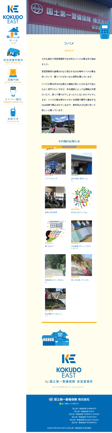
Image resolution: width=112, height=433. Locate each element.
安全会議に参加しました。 (80, 179)
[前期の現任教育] (56, 188)
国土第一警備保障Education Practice (84, 419)
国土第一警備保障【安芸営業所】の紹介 (13, 55)
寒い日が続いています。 (80, 280)
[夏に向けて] (56, 221)
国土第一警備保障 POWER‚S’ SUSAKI (84, 414)
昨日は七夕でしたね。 (80, 212)
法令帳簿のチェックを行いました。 (80, 247)
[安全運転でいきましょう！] (56, 289)
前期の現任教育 (51, 212)
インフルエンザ (51, 178)
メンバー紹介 (13, 94)
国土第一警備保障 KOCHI (84, 411)
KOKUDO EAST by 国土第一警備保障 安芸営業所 (72, 428)
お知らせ (13, 114)
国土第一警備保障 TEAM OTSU (84, 417)
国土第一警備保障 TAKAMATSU (84, 422)
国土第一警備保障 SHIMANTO (84, 408)
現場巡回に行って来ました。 (54, 281)
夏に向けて (49, 246)
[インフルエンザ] (56, 154)
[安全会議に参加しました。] (82, 154)
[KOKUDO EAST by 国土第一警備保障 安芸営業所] (13, 9)
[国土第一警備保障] (69, 398)
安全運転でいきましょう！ (53, 314)
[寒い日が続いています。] (82, 255)
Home (13, 35)
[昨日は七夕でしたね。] (82, 188)
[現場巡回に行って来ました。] (56, 255)
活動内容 (13, 74)
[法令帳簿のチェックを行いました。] (82, 221)
